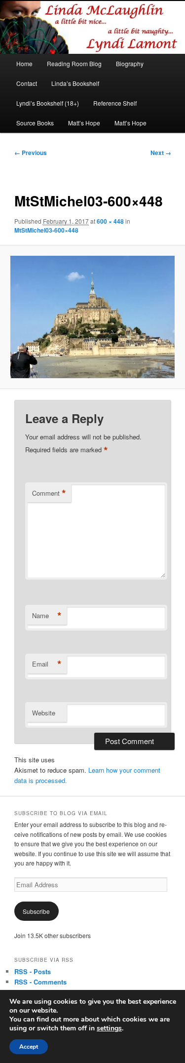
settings (109, 1028)
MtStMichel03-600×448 (46, 230)
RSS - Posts (32, 971)
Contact (26, 83)
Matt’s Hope (84, 122)
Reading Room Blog (74, 63)
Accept (28, 1047)
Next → (160, 152)
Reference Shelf (115, 103)
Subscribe (36, 911)
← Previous (30, 152)
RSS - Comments (40, 981)
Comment (49, 493)
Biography (130, 63)
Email (47, 664)
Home (24, 63)
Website (43, 712)
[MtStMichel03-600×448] (92, 317)
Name (47, 616)
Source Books (35, 122)
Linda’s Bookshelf (75, 83)
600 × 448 (110, 221)
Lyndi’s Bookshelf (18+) (47, 103)
